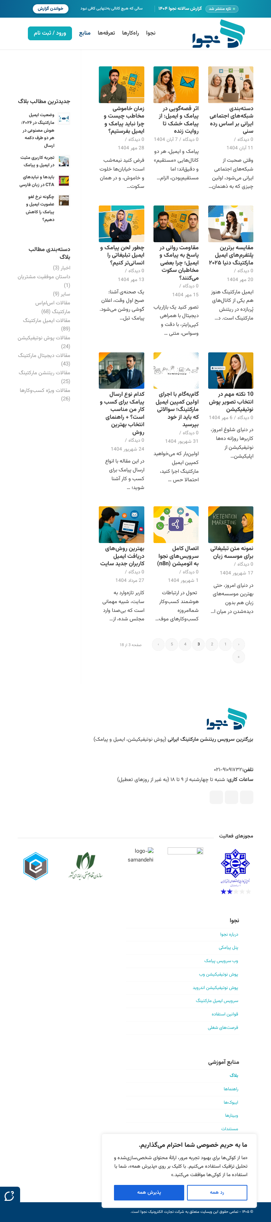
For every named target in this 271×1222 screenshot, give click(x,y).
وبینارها (231, 1115)
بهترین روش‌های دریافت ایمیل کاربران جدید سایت (122, 556)
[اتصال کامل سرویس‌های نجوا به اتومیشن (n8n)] (176, 524)
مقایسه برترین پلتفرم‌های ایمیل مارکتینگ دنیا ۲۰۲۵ (231, 255)
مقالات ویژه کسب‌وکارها (45, 391)
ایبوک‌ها (231, 1102)
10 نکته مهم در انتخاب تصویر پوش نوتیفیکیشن (231, 402)
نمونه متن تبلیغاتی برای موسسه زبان (231, 552)
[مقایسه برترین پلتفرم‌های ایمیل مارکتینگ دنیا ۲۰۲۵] (230, 223)
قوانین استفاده (225, 1014)
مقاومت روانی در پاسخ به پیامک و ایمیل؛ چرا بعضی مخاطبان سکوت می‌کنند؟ (179, 263)
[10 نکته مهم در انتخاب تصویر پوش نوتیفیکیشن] (230, 370)
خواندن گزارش (51, 8)
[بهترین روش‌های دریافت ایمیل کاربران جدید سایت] (121, 524)
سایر (65, 294)
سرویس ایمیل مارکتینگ (217, 1001)
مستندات (229, 1129)
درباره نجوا (229, 934)
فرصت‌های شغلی (223, 1027)
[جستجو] (18, 33)
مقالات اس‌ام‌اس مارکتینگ (52, 307)
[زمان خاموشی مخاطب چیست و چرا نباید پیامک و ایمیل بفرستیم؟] (121, 84)
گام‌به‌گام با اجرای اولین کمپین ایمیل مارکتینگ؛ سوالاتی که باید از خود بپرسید (177, 409)
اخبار (65, 268)
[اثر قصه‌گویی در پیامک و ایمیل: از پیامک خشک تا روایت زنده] (176, 84)
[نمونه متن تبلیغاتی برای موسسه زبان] (230, 524)
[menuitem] (151, 33)
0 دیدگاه (245, 139)
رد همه (217, 1193)
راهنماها (231, 1089)
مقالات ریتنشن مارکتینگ (44, 373)
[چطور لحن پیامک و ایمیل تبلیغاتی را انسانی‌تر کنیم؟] (121, 223)
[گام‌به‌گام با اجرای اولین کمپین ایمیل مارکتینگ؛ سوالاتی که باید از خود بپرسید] (176, 370)
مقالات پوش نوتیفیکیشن (44, 338)
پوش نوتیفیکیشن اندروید (215, 987)
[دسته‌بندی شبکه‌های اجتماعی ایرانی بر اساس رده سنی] (230, 84)
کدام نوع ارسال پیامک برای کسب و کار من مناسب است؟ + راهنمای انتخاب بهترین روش (122, 413)
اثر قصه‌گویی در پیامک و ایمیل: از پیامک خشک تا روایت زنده (179, 120)
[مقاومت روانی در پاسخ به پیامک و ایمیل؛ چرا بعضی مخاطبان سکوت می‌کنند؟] (176, 223)
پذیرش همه (149, 1193)
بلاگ (234, 1075)
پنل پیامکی (228, 947)
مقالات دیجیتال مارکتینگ (44, 356)
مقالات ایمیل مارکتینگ (46, 321)
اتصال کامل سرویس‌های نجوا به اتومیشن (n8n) (178, 556)
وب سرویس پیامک (221, 961)
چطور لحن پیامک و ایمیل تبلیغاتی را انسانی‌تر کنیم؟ (122, 255)
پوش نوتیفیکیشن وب (218, 974)
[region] (179, 1171)
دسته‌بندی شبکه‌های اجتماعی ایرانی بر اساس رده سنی (231, 120)
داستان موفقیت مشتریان (44, 277)
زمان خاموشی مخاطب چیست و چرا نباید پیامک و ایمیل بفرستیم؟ (124, 120)
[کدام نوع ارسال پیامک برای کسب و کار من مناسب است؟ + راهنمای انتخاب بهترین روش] (121, 370)
